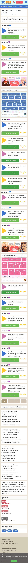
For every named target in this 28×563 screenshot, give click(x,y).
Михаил (24, 101)
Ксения (23, 263)
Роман (24, 104)
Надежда (23, 270)
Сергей (14, 108)
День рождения (13, 6)
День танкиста (5, 508)
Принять (14, 560)
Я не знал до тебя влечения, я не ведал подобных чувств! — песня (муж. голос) (16, 47)
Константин (11, 101)
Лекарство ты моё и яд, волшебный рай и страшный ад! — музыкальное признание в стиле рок (17, 388)
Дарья (24, 259)
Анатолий (11, 94)
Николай (10, 104)
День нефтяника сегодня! (19, 2)
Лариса (4, 266)
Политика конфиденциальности (9, 548)
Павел (19, 104)
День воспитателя (6, 513)
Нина (11, 273)
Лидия (10, 266)
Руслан (5, 108)
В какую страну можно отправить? (9, 543)
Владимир (5, 97)
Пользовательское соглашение (9, 550)
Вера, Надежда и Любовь (8, 520)
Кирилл (4, 101)
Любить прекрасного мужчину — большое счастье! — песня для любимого (16, 30)
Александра (5, 259)
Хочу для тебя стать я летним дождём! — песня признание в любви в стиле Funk (16, 370)
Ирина (18, 263)
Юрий (22, 108)
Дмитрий (18, 97)
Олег (15, 104)
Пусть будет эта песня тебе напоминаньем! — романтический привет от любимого (17, 353)
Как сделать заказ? (6, 539)
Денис (11, 97)
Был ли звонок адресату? (7, 545)
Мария (17, 270)
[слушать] (4, 30)
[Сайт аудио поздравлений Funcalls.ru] (6, 2)
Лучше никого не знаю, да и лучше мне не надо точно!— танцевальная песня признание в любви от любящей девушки (17, 65)
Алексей (4, 94)
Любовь (20, 6)
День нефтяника (5, 503)
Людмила (23, 266)
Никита (4, 104)
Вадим (23, 94)
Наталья (5, 273)
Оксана (17, 273)
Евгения (4, 263)
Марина (11, 270)
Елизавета (11, 263)
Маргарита (4, 270)
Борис (18, 94)
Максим (18, 101)
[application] (3, 30)
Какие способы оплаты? (7, 541)
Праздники (4, 6)
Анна (11, 259)
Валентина (17, 259)
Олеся (23, 273)
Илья (24, 97)
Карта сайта (4, 552)
